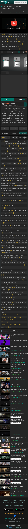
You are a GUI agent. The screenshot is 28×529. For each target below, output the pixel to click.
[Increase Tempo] (8, 52)
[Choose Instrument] (7, 73)
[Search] (25, 2)
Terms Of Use (22, 500)
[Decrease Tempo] (2, 52)
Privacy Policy (6, 502)
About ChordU (6, 500)
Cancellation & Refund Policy (18, 502)
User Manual (8, 505)
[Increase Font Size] (16, 137)
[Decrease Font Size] (8, 137)
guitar (3, 72)
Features (14, 500)
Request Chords (15, 416)
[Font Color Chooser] (4, 137)
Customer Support (18, 505)
